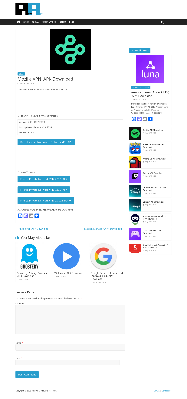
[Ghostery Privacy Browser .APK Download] (29, 243)
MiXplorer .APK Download (31, 228)
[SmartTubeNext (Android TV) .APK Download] (135, 243)
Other (62, 22)
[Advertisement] (70, 102)
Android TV (137, 87)
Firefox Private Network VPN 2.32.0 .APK (43, 189)
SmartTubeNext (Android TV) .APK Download (155, 246)
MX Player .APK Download (69, 273)
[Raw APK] (18, 22)
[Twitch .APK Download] (135, 172)
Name (19, 342)
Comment (20, 303)
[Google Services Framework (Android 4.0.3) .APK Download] (103, 243)
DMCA (156, 390)
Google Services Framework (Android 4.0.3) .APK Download (107, 276)
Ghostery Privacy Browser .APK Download (32, 274)
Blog (71, 22)
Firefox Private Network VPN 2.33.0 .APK (43, 179)
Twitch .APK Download (153, 173)
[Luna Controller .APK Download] (135, 229)
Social (35, 22)
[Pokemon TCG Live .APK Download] (135, 143)
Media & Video (49, 22)
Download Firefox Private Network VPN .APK (46, 142)
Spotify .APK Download (153, 130)
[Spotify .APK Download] (135, 128)
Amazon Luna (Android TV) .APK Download (150, 94)
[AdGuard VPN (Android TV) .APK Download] (135, 215)
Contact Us (167, 390)
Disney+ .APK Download (153, 202)
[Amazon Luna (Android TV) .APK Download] (150, 56)
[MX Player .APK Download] (66, 243)
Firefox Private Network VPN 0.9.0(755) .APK (45, 200)
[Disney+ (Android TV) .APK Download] (135, 186)
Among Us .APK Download (154, 158)
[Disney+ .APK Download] (135, 200)
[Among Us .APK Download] (135, 157)
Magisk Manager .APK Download (104, 228)
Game (26, 22)
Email (18, 358)
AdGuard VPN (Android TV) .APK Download (154, 217)
